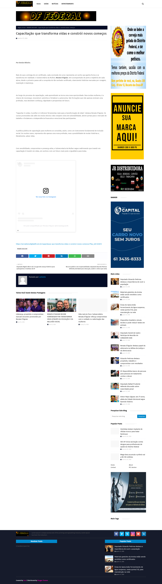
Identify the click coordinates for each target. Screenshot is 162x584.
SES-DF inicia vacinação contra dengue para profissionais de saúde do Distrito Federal (131, 444)
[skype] (127, 534)
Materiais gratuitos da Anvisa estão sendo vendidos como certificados (131, 294)
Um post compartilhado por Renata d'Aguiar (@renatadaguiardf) (45, 226)
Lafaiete (42, 277)
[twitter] (122, 534)
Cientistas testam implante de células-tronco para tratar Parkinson (131, 431)
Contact (113, 467)
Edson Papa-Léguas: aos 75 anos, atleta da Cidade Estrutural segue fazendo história (132, 399)
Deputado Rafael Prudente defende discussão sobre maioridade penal (130, 386)
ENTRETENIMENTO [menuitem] (67, 4)
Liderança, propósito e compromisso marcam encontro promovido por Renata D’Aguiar (29, 316)
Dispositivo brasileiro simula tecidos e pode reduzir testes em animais (132, 322)
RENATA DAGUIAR (32, 27)
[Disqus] (61, 358)
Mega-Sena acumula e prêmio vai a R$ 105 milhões (132, 456)
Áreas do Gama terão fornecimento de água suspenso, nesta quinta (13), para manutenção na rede (132, 308)
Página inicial (22, 27)
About (131, 465)
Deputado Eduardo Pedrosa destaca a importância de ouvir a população (132, 281)
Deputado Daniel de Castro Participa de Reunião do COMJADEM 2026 (130, 335)
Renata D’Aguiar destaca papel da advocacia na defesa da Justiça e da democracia (132, 348)
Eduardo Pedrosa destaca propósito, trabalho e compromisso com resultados (131, 360)
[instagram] (133, 534)
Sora (24, 580)
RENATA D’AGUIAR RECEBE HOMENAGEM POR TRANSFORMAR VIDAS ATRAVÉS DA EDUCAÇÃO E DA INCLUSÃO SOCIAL (60, 318)
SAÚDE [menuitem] (46, 4)
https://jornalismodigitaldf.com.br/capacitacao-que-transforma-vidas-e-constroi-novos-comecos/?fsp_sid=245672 (59, 244)
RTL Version (133, 467)
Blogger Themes (42, 580)
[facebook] (116, 534)
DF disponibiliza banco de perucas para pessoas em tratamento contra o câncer (133, 373)
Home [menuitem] (39, 4)
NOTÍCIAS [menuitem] (55, 4)
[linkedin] (144, 534)
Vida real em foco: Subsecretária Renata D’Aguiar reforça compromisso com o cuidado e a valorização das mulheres (92, 318)
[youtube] (138, 534)
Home (113, 465)
